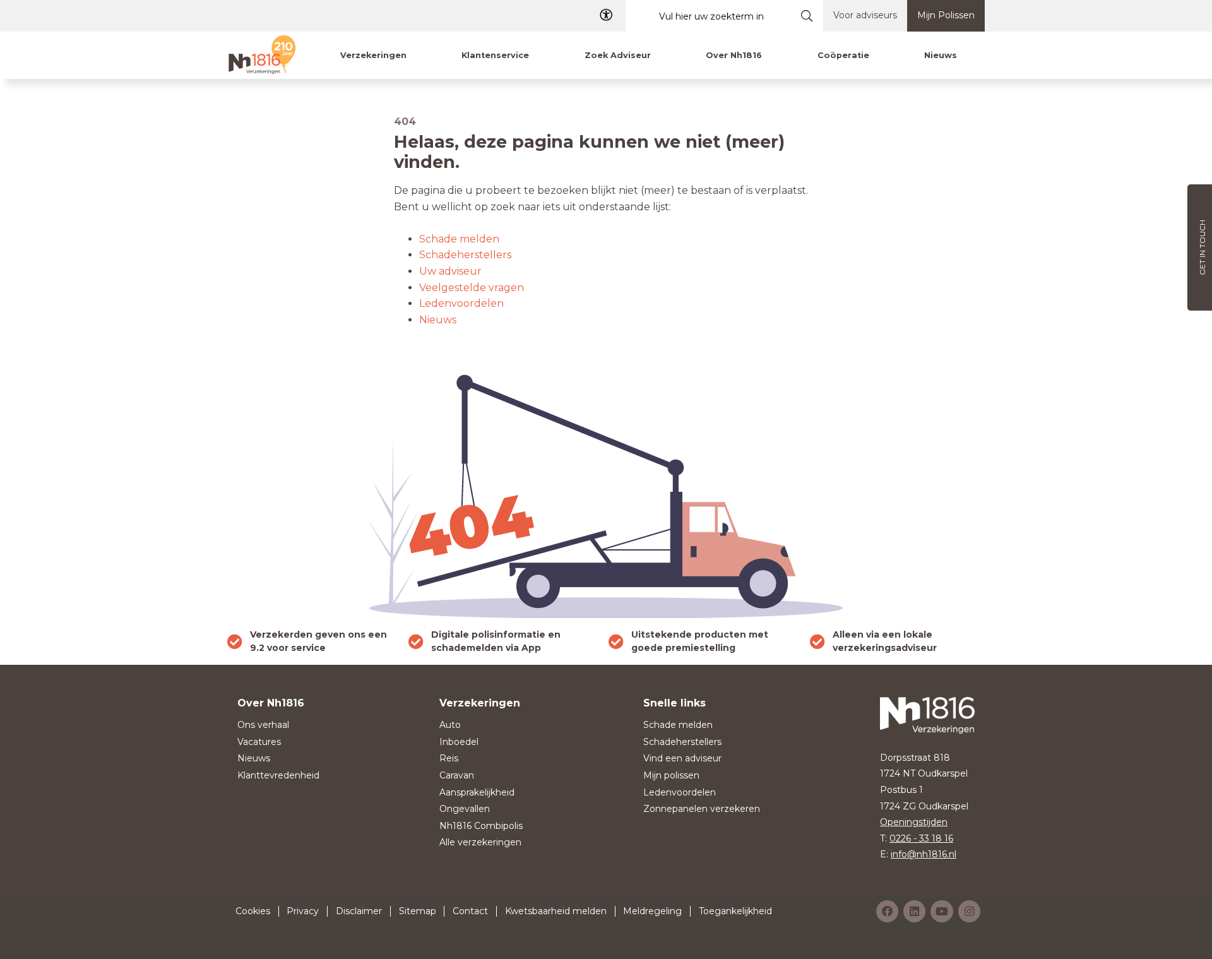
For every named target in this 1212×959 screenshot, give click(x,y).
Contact (470, 911)
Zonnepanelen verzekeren (701, 808)
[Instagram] (969, 911)
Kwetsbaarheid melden (556, 911)
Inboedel (458, 742)
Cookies (252, 911)
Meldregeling (652, 911)
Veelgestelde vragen (471, 288)
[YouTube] (941, 911)
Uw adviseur (450, 271)
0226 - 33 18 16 (921, 838)
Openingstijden (914, 822)
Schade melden (459, 239)
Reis (448, 758)
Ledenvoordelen (461, 303)
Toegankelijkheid (735, 911)
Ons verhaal (263, 724)
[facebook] (887, 911)
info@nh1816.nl (923, 854)
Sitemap (417, 911)
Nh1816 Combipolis (481, 825)
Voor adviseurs (865, 15)
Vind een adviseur (682, 758)
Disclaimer (359, 911)
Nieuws (437, 320)
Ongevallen (464, 808)
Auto (450, 724)
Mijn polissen (671, 775)
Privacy (303, 911)
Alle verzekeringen (480, 842)
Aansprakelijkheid (476, 792)
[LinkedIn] (914, 911)
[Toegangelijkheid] (606, 15)
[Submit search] (807, 16)
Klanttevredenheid (278, 775)
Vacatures (259, 742)
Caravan (456, 775)
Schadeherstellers (465, 255)
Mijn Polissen (946, 15)
